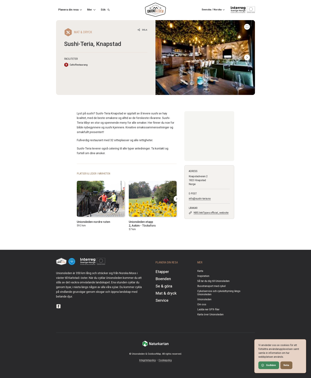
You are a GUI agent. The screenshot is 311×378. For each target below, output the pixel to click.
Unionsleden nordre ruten (93, 221)
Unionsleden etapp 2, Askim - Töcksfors (142, 223)
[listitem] (205, 57)
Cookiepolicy (165, 360)
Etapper (162, 271)
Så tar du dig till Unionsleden (213, 281)
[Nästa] (247, 57)
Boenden (163, 279)
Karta (200, 271)
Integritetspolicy (147, 360)
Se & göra (164, 286)
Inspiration (203, 276)
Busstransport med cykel (211, 286)
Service (162, 300)
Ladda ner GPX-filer (208, 309)
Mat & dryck (166, 293)
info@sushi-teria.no (200, 198)
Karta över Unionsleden (210, 314)
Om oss (201, 304)
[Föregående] (247, 27)
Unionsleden (204, 299)
